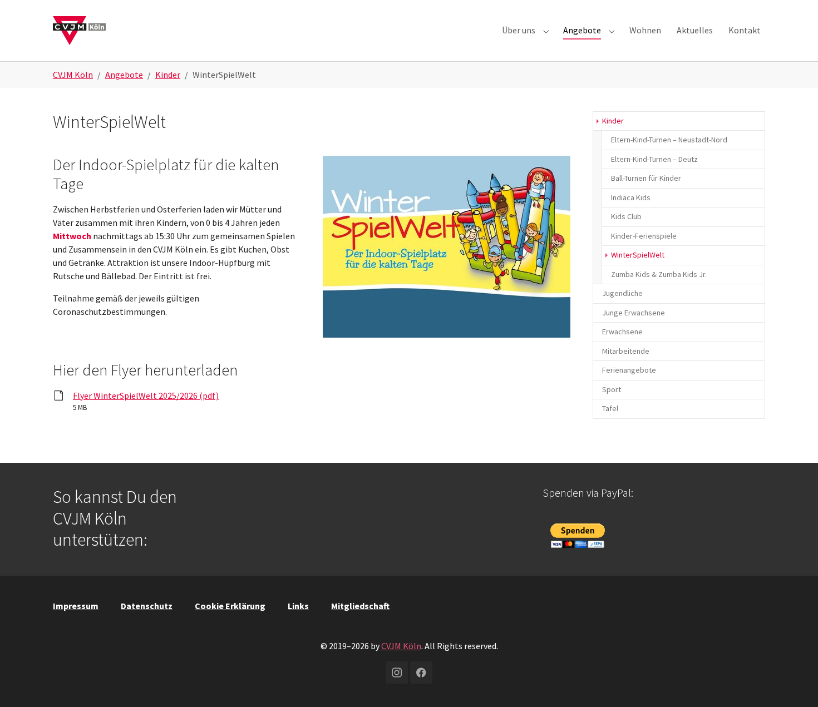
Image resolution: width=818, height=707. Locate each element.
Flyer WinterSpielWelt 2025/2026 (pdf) (146, 395)
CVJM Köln (401, 645)
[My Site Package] (79, 30)
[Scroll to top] (793, 682)
